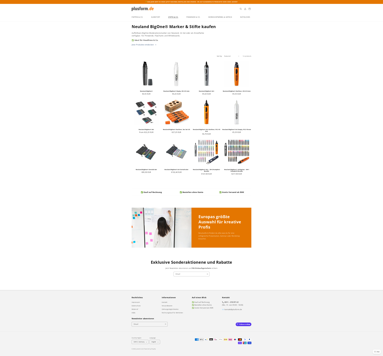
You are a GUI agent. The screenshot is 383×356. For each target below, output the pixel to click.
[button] (137, 17)
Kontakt (164, 302)
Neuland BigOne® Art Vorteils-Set (176, 169)
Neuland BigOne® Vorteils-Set (146, 169)
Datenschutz (136, 306)
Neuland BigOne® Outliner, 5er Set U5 (176, 129)
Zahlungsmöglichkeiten (170, 309)
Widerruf (135, 309)
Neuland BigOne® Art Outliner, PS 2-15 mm (206, 130)
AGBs (133, 313)
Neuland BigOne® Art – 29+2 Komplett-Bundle (206, 170)
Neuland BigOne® (146, 91)
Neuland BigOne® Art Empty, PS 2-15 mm (236, 129)
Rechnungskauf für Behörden (172, 313)
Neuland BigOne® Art (206, 91)
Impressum (136, 302)
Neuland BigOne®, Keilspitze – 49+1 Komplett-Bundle (236, 170)
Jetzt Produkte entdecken (143, 44)
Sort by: (219, 56)
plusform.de (140, 349)
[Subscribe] (207, 274)
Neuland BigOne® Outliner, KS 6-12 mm (237, 91)
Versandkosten (167, 306)
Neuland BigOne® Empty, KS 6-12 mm (176, 91)
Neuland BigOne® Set (146, 129)
